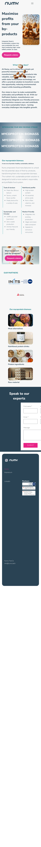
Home (6, 469)
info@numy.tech (9, 563)
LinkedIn (7, 481)
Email (25, 417)
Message (26, 428)
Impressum (8, 472)
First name (27, 406)
